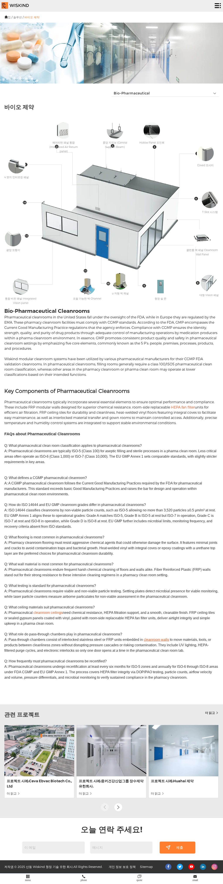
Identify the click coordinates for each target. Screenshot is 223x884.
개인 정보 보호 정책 (122, 867)
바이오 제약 (31, 17)
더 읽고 (210, 713)
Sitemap (146, 867)
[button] (118, 807)
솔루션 (17, 17)
